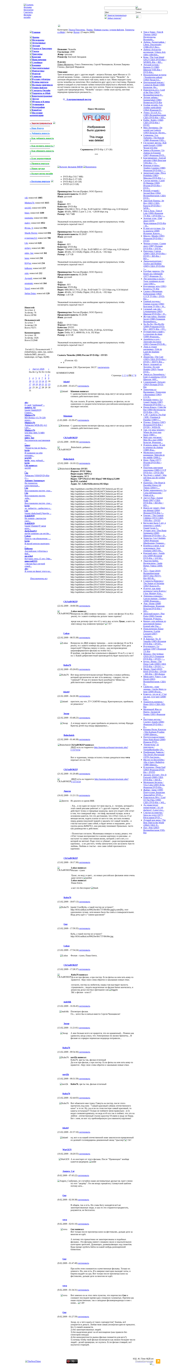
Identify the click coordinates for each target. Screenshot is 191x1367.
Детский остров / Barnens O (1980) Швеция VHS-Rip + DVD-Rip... (152, 68)
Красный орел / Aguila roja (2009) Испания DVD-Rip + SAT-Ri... (154, 555)
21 (43, 384)
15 (46, 381)
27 (40, 387)
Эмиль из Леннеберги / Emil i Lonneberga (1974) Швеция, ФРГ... (154, 377)
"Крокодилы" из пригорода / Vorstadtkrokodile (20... (153, 747)
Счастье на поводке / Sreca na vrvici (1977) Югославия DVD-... (153, 815)
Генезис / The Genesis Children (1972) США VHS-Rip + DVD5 (153, 518)
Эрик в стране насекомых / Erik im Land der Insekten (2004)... (152, 350)
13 (40, 381)
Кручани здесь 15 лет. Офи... (38, 558)
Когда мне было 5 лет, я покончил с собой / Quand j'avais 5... (154, 525)
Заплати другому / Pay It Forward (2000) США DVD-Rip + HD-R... (154, 777)
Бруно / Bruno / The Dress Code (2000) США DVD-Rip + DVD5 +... (154, 664)
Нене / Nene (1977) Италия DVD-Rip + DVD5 (152, 462)
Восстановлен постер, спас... (38, 490)
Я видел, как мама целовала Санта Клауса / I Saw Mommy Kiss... (155, 591)
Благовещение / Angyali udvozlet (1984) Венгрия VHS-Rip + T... (154, 160)
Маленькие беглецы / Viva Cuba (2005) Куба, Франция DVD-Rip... (154, 785)
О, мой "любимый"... (35, 405)
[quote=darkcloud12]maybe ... (38, 513)
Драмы (89, 30)
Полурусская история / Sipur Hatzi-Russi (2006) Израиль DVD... (154, 739)
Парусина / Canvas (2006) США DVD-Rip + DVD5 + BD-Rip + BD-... (155, 255)
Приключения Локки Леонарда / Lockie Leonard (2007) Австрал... (153, 632)
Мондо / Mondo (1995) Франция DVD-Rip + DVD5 (153, 238)
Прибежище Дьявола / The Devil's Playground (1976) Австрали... (153, 754)
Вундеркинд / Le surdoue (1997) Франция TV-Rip (154, 649)
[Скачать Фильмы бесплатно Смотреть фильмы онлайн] (28, 17)
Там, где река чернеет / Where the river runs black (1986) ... (154, 432)
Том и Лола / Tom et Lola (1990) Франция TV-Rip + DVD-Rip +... (154, 213)
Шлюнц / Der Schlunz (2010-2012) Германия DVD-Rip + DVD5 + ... (154, 656)
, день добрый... (34, 460)
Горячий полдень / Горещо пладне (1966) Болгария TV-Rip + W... (154, 304)
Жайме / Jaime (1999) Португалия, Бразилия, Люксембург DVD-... (154, 792)
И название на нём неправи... (34, 454)
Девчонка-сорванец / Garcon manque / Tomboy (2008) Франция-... (155, 598)
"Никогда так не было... (36, 448)
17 (30, 384)
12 (37, 381)
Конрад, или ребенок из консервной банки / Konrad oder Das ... (154, 623)
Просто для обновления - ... (38, 538)
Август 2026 (38, 369)
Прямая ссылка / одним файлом (109, 30)
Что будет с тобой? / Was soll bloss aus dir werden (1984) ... (155, 477)
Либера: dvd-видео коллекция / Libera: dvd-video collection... (154, 52)
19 (37, 384)
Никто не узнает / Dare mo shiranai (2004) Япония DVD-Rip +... (154, 510)
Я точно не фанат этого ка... (38, 571)
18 (33, 384)
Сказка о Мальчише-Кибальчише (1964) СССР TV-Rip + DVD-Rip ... (154, 295)
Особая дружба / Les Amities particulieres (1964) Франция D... (153, 107)
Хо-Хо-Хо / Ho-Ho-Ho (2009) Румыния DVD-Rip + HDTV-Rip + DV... (154, 326)
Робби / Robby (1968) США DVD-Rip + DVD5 (153, 122)
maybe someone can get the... (38, 533)
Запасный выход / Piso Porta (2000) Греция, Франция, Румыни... (154, 616)
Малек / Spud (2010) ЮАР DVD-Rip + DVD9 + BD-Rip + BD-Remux (154, 671)
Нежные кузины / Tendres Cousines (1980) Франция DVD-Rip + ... (154, 168)
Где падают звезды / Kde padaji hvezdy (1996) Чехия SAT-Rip (155, 145)
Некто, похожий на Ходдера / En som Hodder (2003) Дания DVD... (153, 368)
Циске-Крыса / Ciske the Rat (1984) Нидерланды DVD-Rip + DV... (154, 409)
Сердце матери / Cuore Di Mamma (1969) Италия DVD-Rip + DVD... (154, 184)
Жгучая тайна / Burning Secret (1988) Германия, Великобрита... (154, 319)
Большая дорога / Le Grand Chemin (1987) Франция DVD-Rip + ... (154, 402)
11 (33, 381)
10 (30, 381)
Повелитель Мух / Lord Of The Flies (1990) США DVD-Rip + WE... (154, 800)
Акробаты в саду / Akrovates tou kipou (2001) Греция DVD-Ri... (155, 341)
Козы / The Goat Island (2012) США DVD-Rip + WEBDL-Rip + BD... (155, 59)
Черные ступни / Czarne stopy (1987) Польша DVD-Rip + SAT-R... (154, 246)
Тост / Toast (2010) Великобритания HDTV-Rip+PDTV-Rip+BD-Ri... (152, 575)
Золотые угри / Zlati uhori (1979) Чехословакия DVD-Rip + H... (154, 222)
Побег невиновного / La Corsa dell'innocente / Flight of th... (154, 492)
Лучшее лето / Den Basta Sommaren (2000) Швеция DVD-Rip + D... (154, 533)
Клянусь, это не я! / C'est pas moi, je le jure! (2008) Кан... (155, 696)
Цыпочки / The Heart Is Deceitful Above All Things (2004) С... (154, 485)
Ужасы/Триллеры (77, 30)
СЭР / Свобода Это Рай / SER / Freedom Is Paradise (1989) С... (154, 417)
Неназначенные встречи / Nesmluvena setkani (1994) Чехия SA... (154, 77)
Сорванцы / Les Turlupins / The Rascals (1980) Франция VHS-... (154, 137)
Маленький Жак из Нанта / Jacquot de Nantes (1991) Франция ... (154, 713)
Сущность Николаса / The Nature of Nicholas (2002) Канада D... (153, 583)
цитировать (83, 386)
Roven (76, 32)
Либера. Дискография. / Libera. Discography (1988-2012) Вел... (154, 44)
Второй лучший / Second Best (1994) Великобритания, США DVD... (154, 194)
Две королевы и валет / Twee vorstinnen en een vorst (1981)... (154, 281)
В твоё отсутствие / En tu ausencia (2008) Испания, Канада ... (154, 231)
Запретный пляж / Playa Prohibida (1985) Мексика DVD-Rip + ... (154, 175)
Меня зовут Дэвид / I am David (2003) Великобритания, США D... (154, 680)
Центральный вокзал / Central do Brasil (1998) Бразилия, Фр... (154, 85)
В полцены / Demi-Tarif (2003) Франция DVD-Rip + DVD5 (154, 769)
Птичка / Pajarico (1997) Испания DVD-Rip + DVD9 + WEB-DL (154, 424)
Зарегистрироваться (116, 15)
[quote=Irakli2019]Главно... (33, 411)
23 (49, 384)
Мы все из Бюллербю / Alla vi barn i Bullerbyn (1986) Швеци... (154, 762)
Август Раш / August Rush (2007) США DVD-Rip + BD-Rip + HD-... (153, 502)
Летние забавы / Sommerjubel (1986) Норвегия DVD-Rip (152, 100)
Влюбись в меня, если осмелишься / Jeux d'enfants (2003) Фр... (153, 548)
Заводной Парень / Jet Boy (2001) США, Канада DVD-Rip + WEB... (153, 204)
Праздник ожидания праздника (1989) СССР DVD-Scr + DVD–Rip (154, 470)
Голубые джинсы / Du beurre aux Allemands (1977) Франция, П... (153, 273)
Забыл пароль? (114, 18)
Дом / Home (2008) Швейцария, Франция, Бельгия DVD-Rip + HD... (154, 607)
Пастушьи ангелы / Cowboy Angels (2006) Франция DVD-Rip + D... (153, 723)
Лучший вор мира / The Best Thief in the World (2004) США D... (154, 822)
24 (30, 387)
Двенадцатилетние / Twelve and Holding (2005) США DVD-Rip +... (154, 265)
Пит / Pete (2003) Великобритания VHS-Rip (154, 830)
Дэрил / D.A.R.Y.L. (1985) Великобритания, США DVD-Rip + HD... (154, 115)
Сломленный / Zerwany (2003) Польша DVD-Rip (154, 384)
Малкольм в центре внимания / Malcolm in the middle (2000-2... (154, 455)
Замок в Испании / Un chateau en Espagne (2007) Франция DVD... (154, 153)
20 (40, 384)
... (31, 468)
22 (46, 384)
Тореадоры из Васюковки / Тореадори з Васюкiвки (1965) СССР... (154, 393)
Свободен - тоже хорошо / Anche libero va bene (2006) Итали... (154, 689)
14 (43, 381)
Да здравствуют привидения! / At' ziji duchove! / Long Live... (153, 807)
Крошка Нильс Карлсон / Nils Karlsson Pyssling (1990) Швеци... (154, 732)
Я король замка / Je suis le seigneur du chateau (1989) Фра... (154, 447)
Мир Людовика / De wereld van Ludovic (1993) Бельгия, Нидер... (154, 130)
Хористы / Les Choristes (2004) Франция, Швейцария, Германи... (154, 540)
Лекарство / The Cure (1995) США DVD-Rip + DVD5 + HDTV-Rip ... (155, 359)
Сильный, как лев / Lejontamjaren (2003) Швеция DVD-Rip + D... (154, 311)
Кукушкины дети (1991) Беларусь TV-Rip (154, 287)
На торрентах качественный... (32, 484)
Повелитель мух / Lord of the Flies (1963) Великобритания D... (154, 92)
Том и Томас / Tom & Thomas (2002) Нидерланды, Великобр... (153, 36)
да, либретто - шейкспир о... (38, 508)
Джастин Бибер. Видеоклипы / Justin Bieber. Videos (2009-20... (153, 564)
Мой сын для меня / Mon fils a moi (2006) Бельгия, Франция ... (153, 440)
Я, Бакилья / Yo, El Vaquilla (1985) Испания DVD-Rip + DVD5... (154, 641)
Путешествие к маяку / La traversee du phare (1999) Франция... (154, 334)
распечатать (103, 367)
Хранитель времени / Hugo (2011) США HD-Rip (154, 704)
